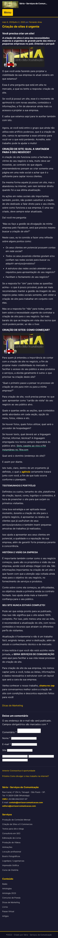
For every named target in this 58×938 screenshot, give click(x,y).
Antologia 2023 (9, 893)
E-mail (6, 744)
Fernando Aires (35, 22)
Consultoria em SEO (11, 833)
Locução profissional (11, 852)
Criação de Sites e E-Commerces (17, 824)
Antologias (7, 888)
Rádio (4, 884)
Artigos (5, 916)
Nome (6, 738)
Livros (5, 907)
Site (4, 750)
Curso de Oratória (10, 870)
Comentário (9, 732)
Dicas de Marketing (12, 705)
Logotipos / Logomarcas (13, 861)
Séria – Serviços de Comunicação (35, 3)
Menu (7, 12)
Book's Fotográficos (11, 856)
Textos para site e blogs (13, 829)
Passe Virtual (8, 911)
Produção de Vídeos (11, 842)
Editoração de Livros (11, 838)
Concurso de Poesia (11, 898)
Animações (7, 847)
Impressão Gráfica (10, 865)
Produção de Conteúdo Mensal (16, 820)
